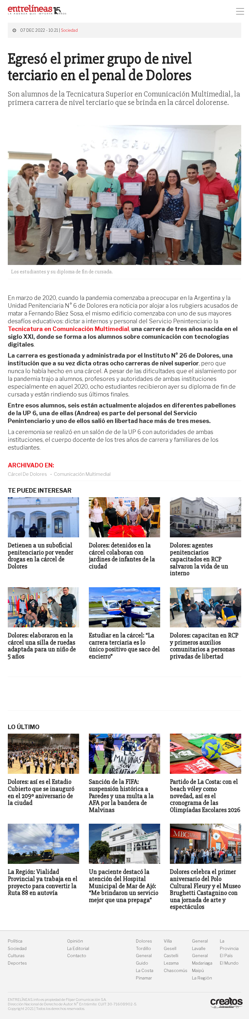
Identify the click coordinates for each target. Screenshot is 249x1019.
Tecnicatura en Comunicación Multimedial (68, 329)
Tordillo (143, 948)
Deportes (17, 963)
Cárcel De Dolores (27, 474)
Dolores (144, 941)
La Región (202, 978)
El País (226, 955)
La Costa (144, 970)
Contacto (76, 955)
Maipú (198, 970)
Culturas (16, 955)
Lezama (171, 963)
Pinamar (144, 978)
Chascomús (175, 970)
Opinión (75, 941)
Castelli (171, 955)
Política (15, 941)
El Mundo (229, 963)
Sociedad (69, 30)
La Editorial (78, 948)
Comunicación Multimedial (82, 474)
